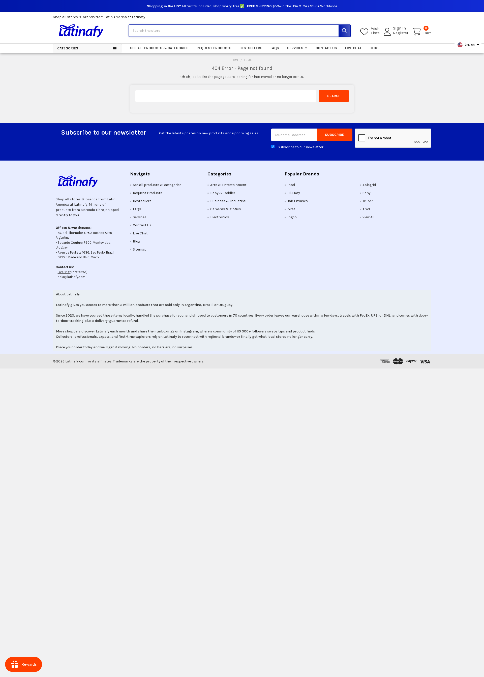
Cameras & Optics (225, 209)
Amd (366, 209)
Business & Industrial (228, 201)
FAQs (274, 48)
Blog (374, 48)
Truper (367, 201)
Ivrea (291, 209)
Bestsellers (250, 48)
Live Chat (353, 48)
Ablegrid (369, 185)
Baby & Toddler (222, 193)
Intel (291, 185)
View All (368, 217)
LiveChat (64, 272)
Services (295, 48)
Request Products (214, 48)
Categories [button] (67, 48)
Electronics (219, 217)
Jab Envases (297, 201)
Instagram (189, 331)
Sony (366, 193)
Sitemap (139, 249)
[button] (87, 181)
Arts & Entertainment (228, 185)
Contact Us (326, 48)
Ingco (292, 217)
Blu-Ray (293, 193)
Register (400, 33)
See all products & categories (159, 48)
